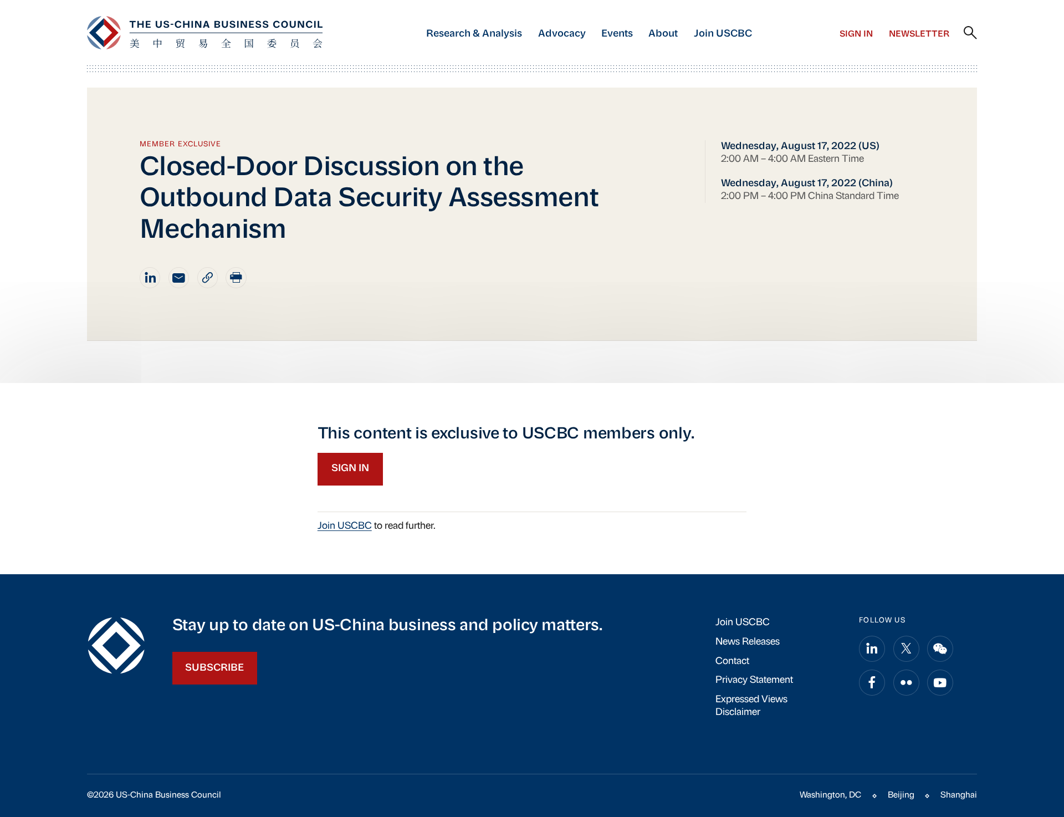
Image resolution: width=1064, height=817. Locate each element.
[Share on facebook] (872, 683)
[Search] (970, 33)
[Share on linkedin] (150, 277)
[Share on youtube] (940, 683)
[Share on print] (236, 277)
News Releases (747, 642)
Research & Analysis (474, 34)
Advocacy (562, 34)
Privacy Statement (754, 680)
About (663, 34)
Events (617, 34)
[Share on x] (906, 649)
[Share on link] (207, 277)
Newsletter (919, 34)
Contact (732, 661)
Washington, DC (830, 795)
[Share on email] (179, 277)
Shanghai (958, 795)
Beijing (901, 795)
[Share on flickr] (906, 683)
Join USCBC (723, 34)
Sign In (856, 34)
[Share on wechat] (940, 649)
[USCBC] (205, 32)
